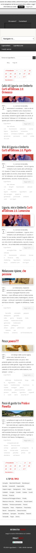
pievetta (15, 453)
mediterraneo (15, 385)
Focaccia (11, 495)
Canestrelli (12, 486)
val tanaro (16, 455)
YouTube (28, 25)
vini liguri (13, 199)
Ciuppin (29, 489)
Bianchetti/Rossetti (15, 483)
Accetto (21, 7)
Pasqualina (6, 507)
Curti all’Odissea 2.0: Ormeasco (17, 89)
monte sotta (14, 450)
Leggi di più (29, 7)
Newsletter (23, 25)
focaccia (10, 258)
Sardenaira (6, 513)
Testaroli (28, 513)
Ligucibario (7, 123)
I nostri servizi (6, 49)
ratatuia (7, 330)
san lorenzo (10, 331)
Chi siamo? (12, 21)
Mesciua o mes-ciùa (8, 501)
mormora (26, 385)
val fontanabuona (26, 333)
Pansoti (25, 504)
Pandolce (5, 504)
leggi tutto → (28, 124)
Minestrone (19, 501)
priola (23, 453)
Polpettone (19, 507)
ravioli (25, 136)
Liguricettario (6, 46)
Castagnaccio (17, 489)
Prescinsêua (27, 507)
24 (10, 74)
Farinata (5, 495)
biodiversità (18, 380)
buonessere (13, 129)
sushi (9, 395)
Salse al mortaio (21, 510)
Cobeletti (5, 492)
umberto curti (15, 262)
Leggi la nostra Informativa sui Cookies (18, 533)
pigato (29, 328)
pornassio (16, 136)
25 (15, 74)
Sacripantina (11, 510)
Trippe (12, 516)
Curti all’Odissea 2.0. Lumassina (17, 209)
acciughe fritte (11, 250)
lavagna (19, 318)
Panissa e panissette (15, 504)
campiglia (17, 313)
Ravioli (4, 510)
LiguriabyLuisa (18, 46)
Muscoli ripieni (28, 501)
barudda (8, 313)
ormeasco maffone (17, 134)
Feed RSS (18, 25)
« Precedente (9, 70)
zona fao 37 (25, 395)
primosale (16, 196)
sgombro (23, 392)
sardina (14, 392)
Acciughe (5, 483)
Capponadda (20, 486)
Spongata (13, 513)
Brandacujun (26, 483)
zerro (16, 395)
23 (6, 74)
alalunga (8, 380)
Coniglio (12, 492)
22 (30, 70)
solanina (14, 333)
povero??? (10, 341)
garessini (14, 448)
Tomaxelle (5, 516)
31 (15, 77)
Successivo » (9, 80)
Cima (23, 489)
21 (25, 70)
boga (26, 380)
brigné (11, 187)
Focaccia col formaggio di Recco (12, 498)
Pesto (12, 507)
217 (24, 77)
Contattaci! (23, 21)
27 (24, 74)
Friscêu (24, 498)
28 (29, 74)
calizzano (23, 129)
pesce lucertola (20, 390)
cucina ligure (8, 190)
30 (10, 77)
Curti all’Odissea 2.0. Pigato (16, 149)
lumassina (27, 260)
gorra (12, 318)
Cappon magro (7, 489)
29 (6, 77)
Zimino (17, 516)
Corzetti (18, 492)
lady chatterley (11, 259)
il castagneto (24, 448)
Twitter (13, 25)
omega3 (14, 387)
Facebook (8, 25)
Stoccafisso (21, 513)
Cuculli (30, 492)
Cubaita (24, 492)
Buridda (5, 486)
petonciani (20, 328)
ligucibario (14, 131)
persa (12, 328)
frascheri (14, 192)
